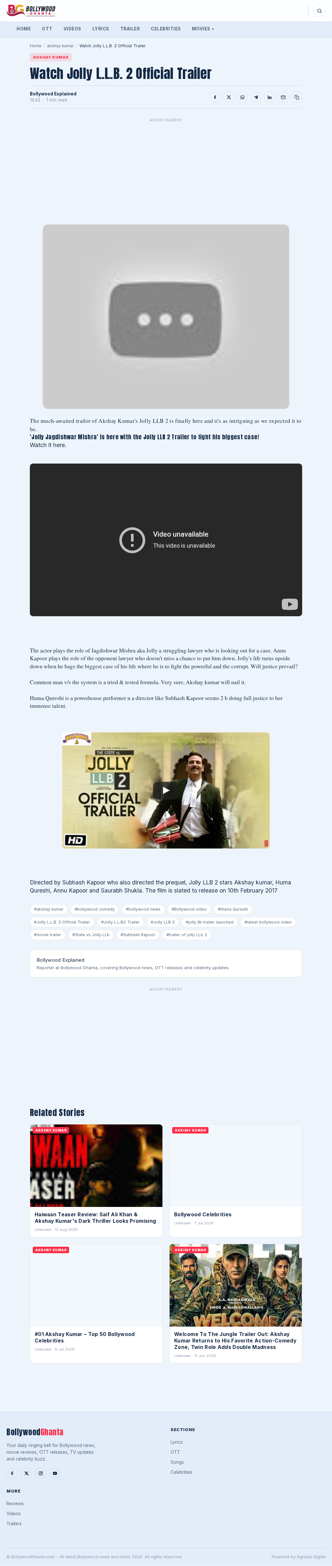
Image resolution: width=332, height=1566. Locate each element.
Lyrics (100, 28)
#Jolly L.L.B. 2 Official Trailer (62, 922)
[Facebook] (12, 1473)
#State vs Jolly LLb (91, 934)
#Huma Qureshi (233, 909)
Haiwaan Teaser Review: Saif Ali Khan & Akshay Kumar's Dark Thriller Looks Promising (95, 1217)
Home (24, 28)
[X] (26, 1473)
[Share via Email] (283, 97)
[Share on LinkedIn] (269, 97)
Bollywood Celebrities (202, 1214)
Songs (177, 1462)
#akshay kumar (49, 909)
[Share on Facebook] (214, 97)
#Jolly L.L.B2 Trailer (120, 922)
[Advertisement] (166, 170)
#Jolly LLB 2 (163, 922)
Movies (203, 28)
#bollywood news (143, 909)
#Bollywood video (189, 909)
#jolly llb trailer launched (209, 922)
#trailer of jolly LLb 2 (186, 934)
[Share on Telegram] (255, 97)
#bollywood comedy (95, 909)
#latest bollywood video (268, 922)
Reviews (15, 1503)
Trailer (130, 28)
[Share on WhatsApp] (242, 97)
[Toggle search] (319, 11)
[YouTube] (54, 1473)
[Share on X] (228, 97)
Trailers (14, 1523)
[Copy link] (296, 97)
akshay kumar (60, 45)
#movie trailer (47, 934)
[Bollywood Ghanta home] (30, 11)
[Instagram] (40, 1473)
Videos (72, 28)
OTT (47, 28)
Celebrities (166, 28)
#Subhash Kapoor (138, 934)
